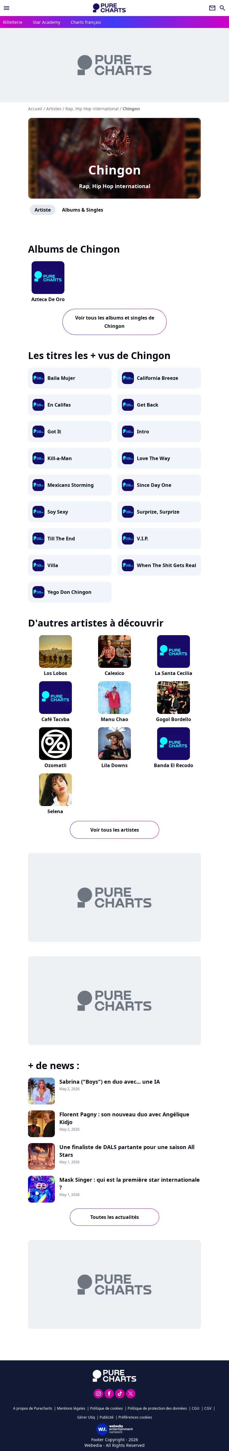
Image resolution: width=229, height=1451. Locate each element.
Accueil (35, 108)
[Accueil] (109, 8)
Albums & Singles (82, 210)
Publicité (107, 1417)
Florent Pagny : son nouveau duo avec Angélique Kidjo (124, 1118)
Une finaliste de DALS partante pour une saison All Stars (126, 1150)
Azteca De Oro (48, 299)
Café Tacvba (55, 719)
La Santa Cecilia (173, 673)
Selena (55, 811)
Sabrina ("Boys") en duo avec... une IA (109, 1081)
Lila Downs (114, 765)
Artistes (53, 108)
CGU (195, 1408)
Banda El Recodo (173, 765)
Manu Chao (114, 719)
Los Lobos (55, 673)
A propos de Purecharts (32, 1408)
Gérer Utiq (86, 1417)
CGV (207, 1408)
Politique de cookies (106, 1408)
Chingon (114, 169)
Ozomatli (55, 765)
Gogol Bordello (173, 719)
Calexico (114, 673)
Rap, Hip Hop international (114, 186)
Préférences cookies (135, 1417)
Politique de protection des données (157, 1408)
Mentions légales (71, 1408)
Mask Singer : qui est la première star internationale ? (129, 1183)
